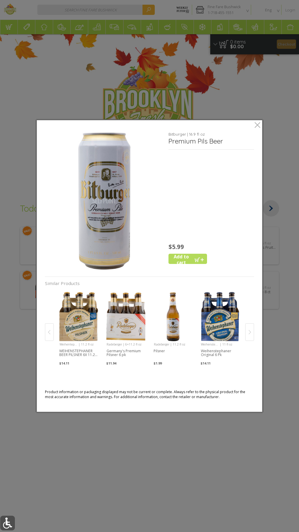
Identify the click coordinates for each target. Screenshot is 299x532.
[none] (79, 326)
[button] (104, 201)
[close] (257, 125)
